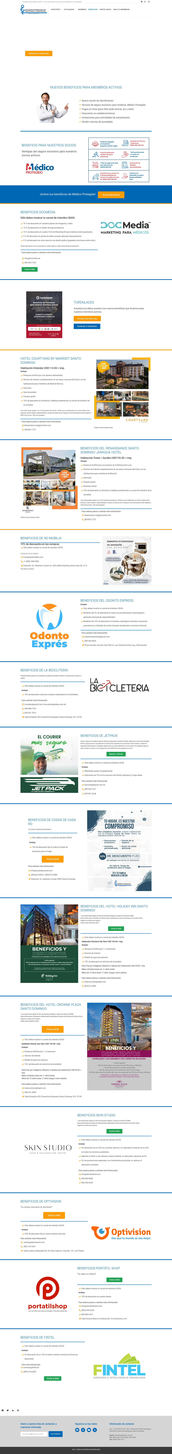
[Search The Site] (149, 1)
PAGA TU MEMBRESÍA (121, 9)
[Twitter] (7, 1411)
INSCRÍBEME (55, 1434)
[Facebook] (141, 1)
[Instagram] (144, 1)
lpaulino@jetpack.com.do (124, 748)
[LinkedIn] (12, 1411)
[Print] (18, 1411)
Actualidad (69, 9)
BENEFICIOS (93, 9)
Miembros (82, 9)
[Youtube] (89, 1430)
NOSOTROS (55, 9)
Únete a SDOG (105, 9)
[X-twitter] (95, 1430)
